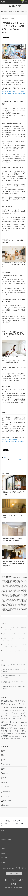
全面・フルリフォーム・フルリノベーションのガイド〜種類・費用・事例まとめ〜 (14, 581)
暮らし (13, 733)
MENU (19, 6)
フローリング (14, 713)
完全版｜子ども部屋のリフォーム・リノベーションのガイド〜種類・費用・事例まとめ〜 (13, 92)
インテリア (21, 823)
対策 (6, 731)
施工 (7, 733)
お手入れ (12, 701)
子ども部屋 (18, 459)
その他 (4, 457)
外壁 (6, 728)
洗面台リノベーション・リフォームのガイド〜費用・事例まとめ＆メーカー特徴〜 (14, 595)
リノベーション (12, 459)
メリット (10, 716)
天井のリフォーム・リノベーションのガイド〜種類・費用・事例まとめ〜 (14, 587)
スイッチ (9, 708)
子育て (19, 728)
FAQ (2, 835)
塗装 (22, 725)
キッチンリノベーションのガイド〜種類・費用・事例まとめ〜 (14, 582)
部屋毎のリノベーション (16, 820)
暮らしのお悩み (4, 823)
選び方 (14, 739)
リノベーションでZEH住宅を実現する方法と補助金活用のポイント (14, 665)
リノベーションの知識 (5, 821)
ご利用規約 (3, 848)
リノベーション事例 (5, 820)
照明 (7, 736)
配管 (19, 738)
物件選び (18, 736)
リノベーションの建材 (13, 823)
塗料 (16, 725)
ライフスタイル (9, 719)
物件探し (14, 736)
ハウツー (13, 710)
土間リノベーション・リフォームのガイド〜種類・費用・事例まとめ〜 (14, 598)
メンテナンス (17, 716)
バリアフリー (20, 710)
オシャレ (13, 704)
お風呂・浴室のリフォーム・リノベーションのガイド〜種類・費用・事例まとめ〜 (14, 596)
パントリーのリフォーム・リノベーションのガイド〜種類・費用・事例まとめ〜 (14, 583)
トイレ (5, 710)
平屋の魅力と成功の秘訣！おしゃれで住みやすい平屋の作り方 (14, 687)
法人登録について (4, 862)
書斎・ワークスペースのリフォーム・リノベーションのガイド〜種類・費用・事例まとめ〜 (14, 600)
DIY (4, 700)
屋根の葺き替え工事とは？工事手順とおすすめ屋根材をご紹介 (14, 670)
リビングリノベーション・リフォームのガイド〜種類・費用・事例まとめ (13, 584)
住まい (24, 722)
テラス (24, 707)
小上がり (12, 731)
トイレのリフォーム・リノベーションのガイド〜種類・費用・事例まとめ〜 (14, 597)
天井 (12, 728)
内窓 (2, 725)
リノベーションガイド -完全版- (6, 576)
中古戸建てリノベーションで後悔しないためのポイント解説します (14, 681)
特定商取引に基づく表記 (6, 839)
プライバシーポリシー (5, 844)
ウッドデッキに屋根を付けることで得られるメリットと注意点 (14, 676)
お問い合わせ (4, 857)
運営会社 (3, 853)
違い (9, 738)
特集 (2, 825)
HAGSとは (3, 830)
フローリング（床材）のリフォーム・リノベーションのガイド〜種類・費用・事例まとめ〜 (14, 586)
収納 (8, 724)
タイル (17, 707)
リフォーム (5, 459)
